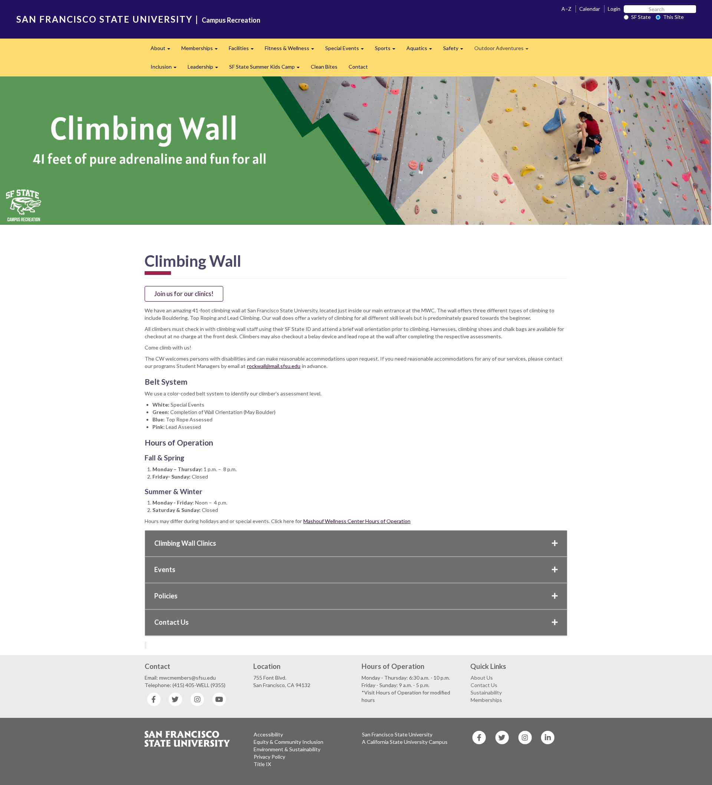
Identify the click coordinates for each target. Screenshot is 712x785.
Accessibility (268, 734)
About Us (482, 677)
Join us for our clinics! (184, 294)
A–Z (566, 9)
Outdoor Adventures (504, 50)
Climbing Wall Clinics (185, 543)
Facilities (244, 50)
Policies (166, 596)
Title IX (262, 764)
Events (164, 569)
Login (614, 9)
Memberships (202, 50)
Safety (456, 50)
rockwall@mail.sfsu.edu (273, 366)
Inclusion (166, 68)
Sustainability (486, 692)
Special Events (347, 50)
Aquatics (422, 50)
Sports (388, 50)
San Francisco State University (397, 734)
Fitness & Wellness (292, 50)
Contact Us (171, 622)
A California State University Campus (405, 742)
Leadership (206, 68)
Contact (358, 66)
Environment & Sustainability (287, 749)
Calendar (589, 9)
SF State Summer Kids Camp (267, 68)
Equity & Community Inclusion (288, 742)
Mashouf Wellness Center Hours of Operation (357, 521)
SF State (641, 17)
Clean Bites (324, 66)
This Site (673, 17)
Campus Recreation (231, 20)
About (163, 50)
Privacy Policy (269, 756)
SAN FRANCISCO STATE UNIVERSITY (104, 19)
